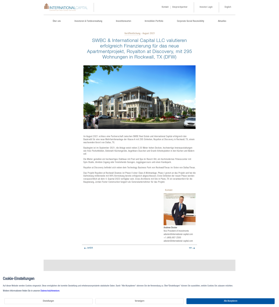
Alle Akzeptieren (230, 301)
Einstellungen (48, 301)
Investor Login (206, 7)
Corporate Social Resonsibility (190, 21)
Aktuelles (222, 21)
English (228, 7)
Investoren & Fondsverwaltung (88, 21)
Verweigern (139, 301)
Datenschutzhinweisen (50, 291)
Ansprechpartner (180, 7)
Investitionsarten (123, 21)
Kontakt (165, 7)
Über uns (57, 21)
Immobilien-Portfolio (154, 21)
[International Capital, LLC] (66, 7)
